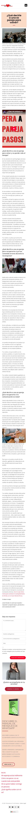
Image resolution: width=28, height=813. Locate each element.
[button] (26, 5)
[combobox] (14, 812)
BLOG (3, 773)
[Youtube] (12, 807)
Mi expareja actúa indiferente (11, 775)
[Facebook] (9, 807)
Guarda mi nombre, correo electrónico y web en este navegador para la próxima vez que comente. (14, 651)
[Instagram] (15, 807)
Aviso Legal (23, 803)
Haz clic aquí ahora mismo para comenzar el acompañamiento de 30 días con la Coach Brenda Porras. (13, 593)
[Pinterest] (18, 807)
